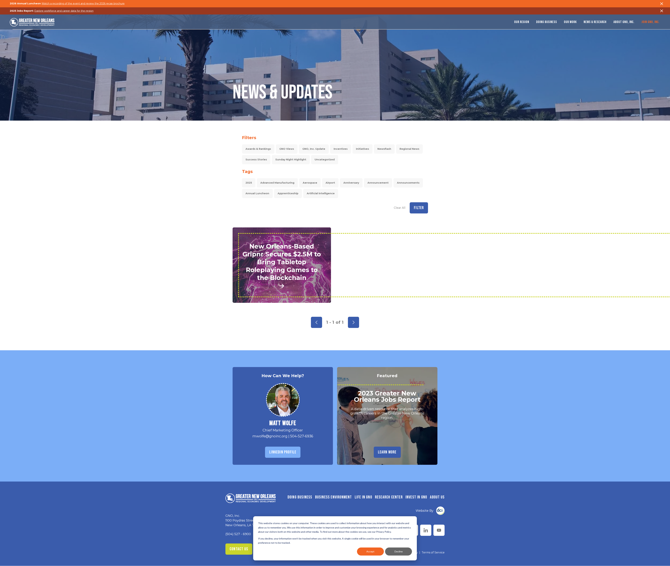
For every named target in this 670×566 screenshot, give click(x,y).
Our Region (521, 22)
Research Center (389, 497)
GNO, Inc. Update (313, 148)
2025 (248, 182)
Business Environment (333, 497)
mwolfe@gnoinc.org (269, 436)
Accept (370, 551)
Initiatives (362, 148)
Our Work (570, 22)
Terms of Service (433, 552)
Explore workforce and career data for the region (64, 10)
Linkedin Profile (282, 452)
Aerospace (310, 182)
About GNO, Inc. (623, 22)
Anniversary (351, 182)
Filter (419, 207)
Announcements (408, 182)
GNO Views (286, 148)
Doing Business (546, 22)
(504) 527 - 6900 (238, 534)
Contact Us (239, 549)
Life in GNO (363, 497)
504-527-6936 (301, 436)
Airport (330, 182)
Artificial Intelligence (321, 193)
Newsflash (384, 148)
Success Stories (256, 159)
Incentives (341, 148)
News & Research (595, 22)
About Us (437, 497)
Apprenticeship (288, 193)
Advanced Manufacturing (277, 182)
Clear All (399, 207)
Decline (398, 551)
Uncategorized (325, 159)
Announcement (378, 182)
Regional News (409, 148)
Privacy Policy (383, 531)
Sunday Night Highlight (290, 159)
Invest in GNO (416, 497)
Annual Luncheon (257, 193)
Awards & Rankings (258, 148)
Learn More (387, 452)
